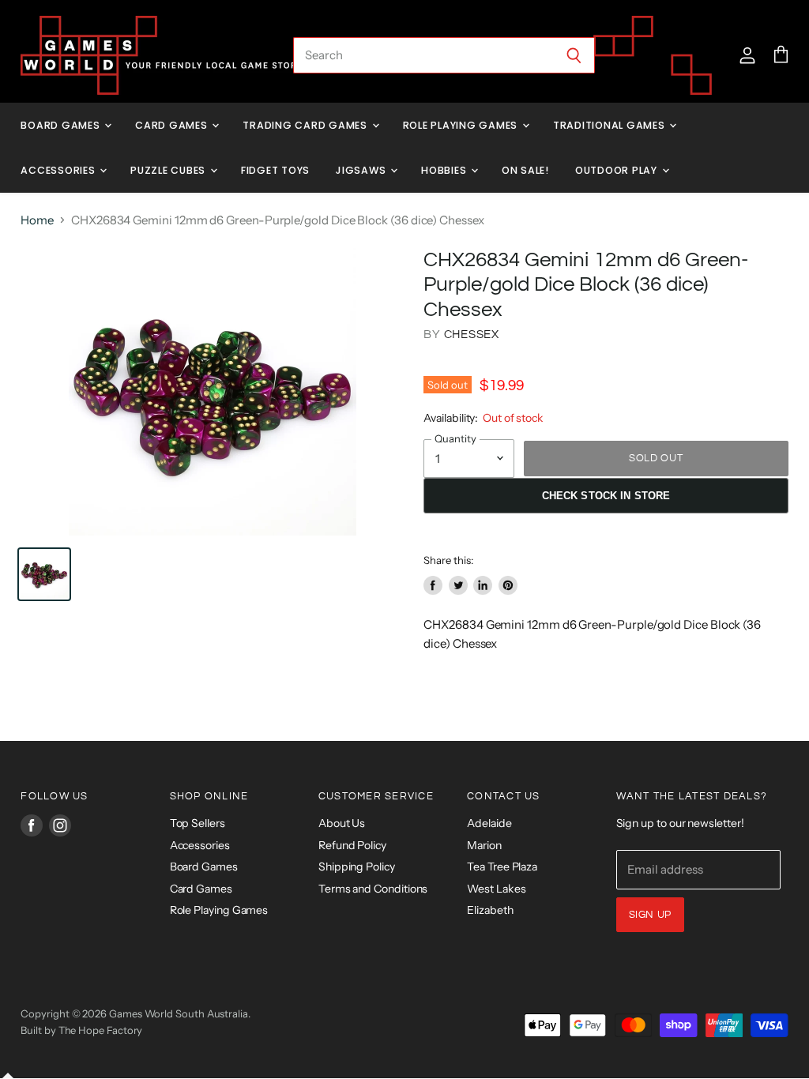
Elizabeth (490, 910)
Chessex (471, 334)
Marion (484, 845)
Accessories (59, 170)
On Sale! (525, 170)
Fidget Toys (275, 170)
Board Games (62, 125)
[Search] (574, 55)
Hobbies (445, 170)
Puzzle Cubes (169, 170)
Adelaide (489, 823)
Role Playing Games (462, 125)
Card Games (172, 125)
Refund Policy (352, 845)
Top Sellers (197, 823)
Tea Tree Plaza (502, 866)
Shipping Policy (356, 866)
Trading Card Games (306, 125)
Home (37, 220)
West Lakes (496, 889)
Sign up (650, 914)
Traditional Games (610, 125)
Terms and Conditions (373, 889)
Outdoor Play (617, 170)
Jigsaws (362, 170)
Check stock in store (606, 496)
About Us (341, 823)
